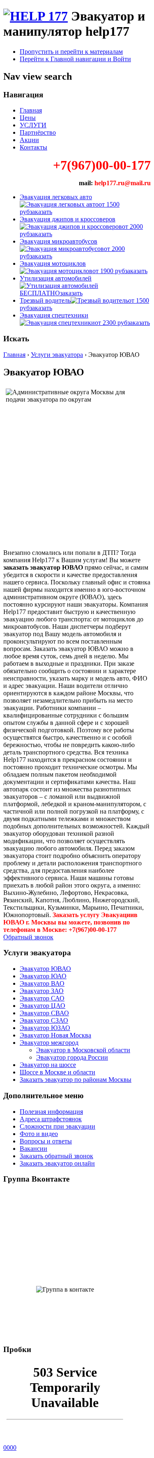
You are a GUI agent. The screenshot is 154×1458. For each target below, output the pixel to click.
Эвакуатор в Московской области (83, 1049)
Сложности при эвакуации (57, 1126)
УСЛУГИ (33, 125)
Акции (29, 139)
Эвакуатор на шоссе (48, 1064)
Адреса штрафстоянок (51, 1118)
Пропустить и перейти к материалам (71, 51)
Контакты (33, 147)
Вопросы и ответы (46, 1141)
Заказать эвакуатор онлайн (57, 1163)
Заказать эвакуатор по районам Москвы (75, 1079)
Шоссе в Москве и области (57, 1072)
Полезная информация (51, 1111)
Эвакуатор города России (72, 1057)
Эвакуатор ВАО (42, 983)
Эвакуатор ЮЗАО (45, 1027)
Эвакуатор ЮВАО (45, 968)
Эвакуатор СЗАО (44, 1020)
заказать (41, 211)
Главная (31, 110)
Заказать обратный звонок (56, 1155)
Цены (28, 117)
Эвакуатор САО (42, 998)
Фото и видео (39, 1133)
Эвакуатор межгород (49, 1042)
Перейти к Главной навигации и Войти (75, 58)
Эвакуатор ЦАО (42, 1005)
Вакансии (33, 1148)
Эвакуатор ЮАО (43, 976)
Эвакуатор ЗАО (42, 990)
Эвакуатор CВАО (44, 1013)
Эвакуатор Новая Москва (55, 1035)
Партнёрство (38, 132)
